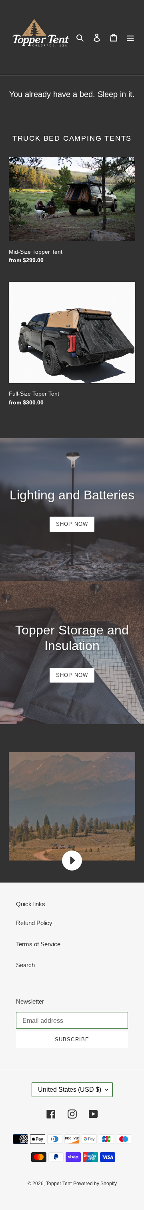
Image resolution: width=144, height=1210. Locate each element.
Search (25, 965)
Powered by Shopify (95, 1183)
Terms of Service (38, 944)
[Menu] (130, 37)
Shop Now (72, 524)
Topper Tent (59, 1183)
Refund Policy (34, 922)
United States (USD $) (69, 1089)
